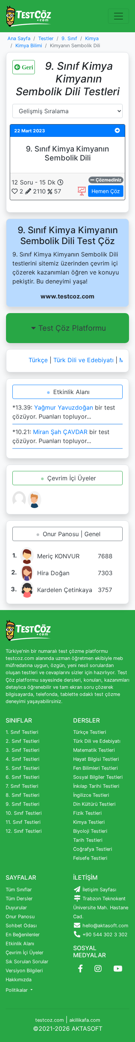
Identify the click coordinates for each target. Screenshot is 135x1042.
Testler (46, 38)
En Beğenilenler (23, 934)
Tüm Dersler (19, 898)
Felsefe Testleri (90, 858)
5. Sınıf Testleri (22, 768)
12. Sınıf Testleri (24, 831)
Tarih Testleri (87, 840)
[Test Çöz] (28, 16)
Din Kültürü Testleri (94, 804)
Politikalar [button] (17, 990)
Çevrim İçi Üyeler (70, 478)
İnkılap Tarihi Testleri (96, 786)
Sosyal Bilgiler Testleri (98, 777)
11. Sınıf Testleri (23, 822)
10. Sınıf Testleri (24, 813)
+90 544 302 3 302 (104, 934)
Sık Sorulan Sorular (27, 961)
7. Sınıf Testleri (22, 786)
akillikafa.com (84, 1020)
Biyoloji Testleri (90, 831)
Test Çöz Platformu (72, 328)
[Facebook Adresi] (80, 969)
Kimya (92, 38)
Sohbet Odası (21, 925)
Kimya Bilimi (28, 45)
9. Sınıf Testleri (22, 804)
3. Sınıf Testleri (22, 750)
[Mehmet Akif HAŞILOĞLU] (34, 499)
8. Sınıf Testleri (22, 795)
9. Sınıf (69, 38)
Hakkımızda (19, 979)
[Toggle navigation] (118, 16)
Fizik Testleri (87, 813)
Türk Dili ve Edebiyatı (81, 360)
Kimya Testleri (89, 822)
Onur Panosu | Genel (70, 534)
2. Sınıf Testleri (22, 741)
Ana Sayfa (19, 38)
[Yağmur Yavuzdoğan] (20, 499)
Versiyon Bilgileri (24, 970)
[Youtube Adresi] (117, 969)
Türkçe (36, 360)
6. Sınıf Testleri (22, 777)
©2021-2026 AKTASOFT (67, 1028)
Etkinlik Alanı (70, 392)
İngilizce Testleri (91, 795)
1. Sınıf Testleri (22, 732)
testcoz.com (49, 1020)
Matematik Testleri (94, 750)
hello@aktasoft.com (104, 925)
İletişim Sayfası (98, 889)
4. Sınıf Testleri (22, 759)
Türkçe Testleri (89, 732)
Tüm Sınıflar (19, 889)
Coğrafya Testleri (92, 849)
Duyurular (16, 907)
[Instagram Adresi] (98, 969)
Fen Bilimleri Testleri (95, 768)
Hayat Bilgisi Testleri (96, 759)
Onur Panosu (20, 916)
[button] (117, 130)
